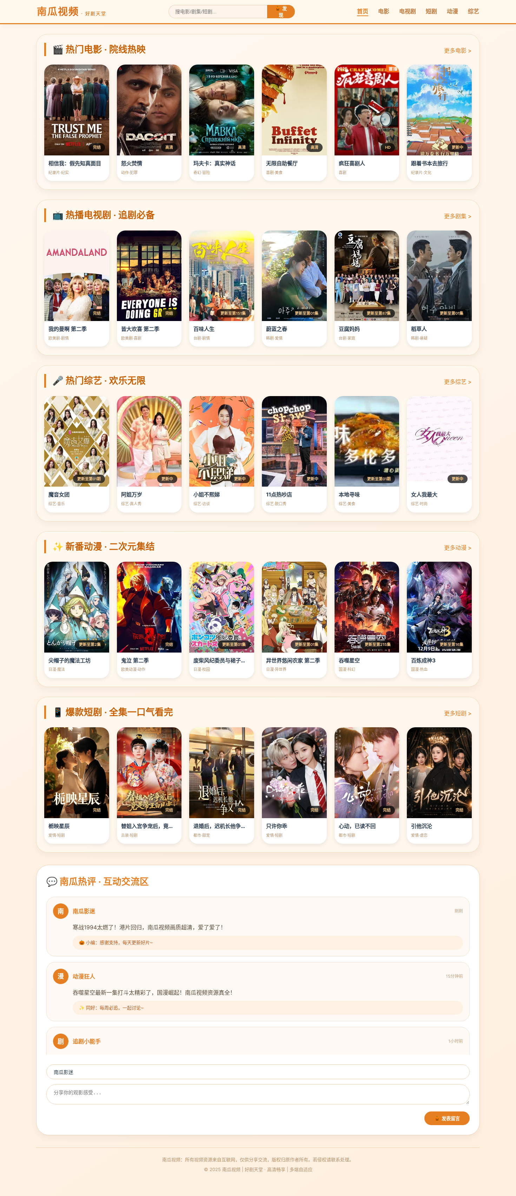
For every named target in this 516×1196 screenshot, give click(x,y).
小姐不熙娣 (206, 494)
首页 (362, 11)
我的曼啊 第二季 (67, 329)
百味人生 (203, 329)
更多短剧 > (458, 713)
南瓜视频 (71, 12)
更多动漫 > (458, 547)
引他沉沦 (421, 826)
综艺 (473, 11)
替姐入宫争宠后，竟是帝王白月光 (160, 826)
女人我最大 (424, 494)
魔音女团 (59, 494)
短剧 (431, 11)
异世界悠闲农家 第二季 (293, 660)
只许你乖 (276, 826)
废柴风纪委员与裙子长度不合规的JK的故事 (244, 660)
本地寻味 (349, 494)
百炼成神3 (423, 660)
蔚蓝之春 (276, 329)
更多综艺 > (458, 381)
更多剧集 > (458, 216)
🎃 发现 (281, 12)
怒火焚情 (131, 163)
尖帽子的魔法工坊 (69, 660)
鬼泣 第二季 (135, 660)
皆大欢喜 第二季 (140, 329)
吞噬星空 (349, 660)
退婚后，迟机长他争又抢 (222, 826)
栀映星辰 (59, 826)
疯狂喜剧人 (352, 163)
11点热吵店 (279, 494)
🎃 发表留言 (447, 1118)
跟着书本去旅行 (429, 163)
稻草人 (419, 329)
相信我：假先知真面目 (74, 163)
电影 (383, 11)
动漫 (452, 11)
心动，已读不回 (357, 826)
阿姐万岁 (131, 494)
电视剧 (407, 11)
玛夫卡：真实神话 (214, 163)
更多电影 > (458, 50)
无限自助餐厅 (282, 163)
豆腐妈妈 (349, 329)
